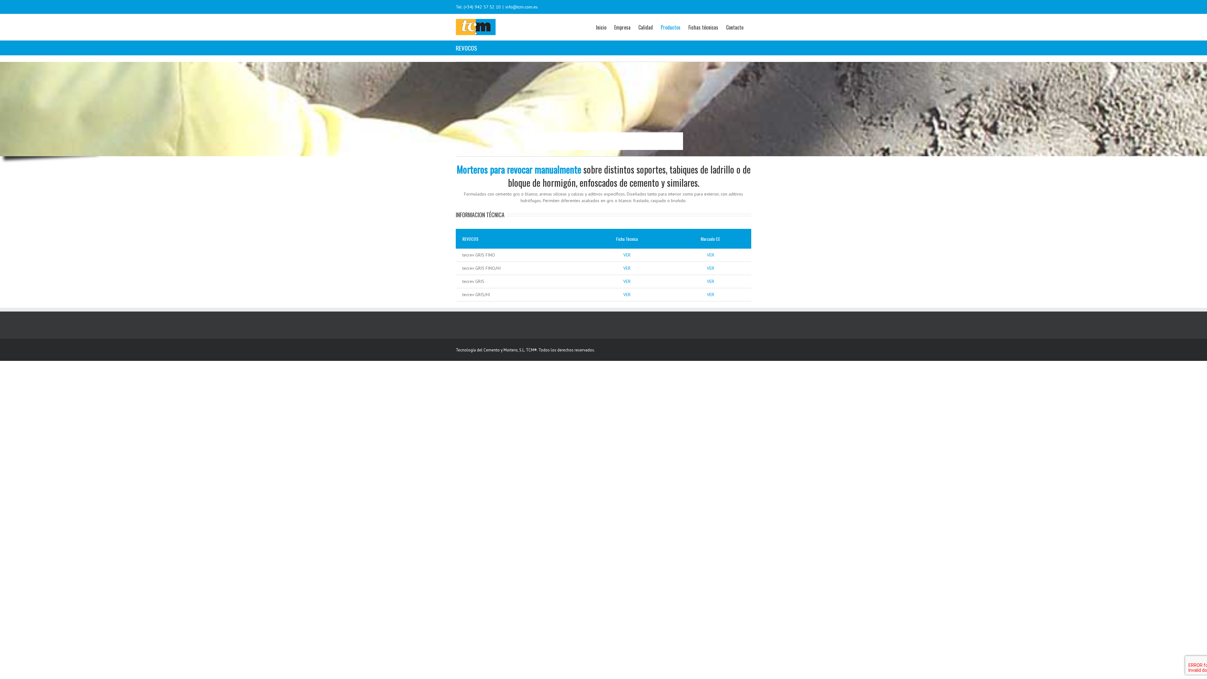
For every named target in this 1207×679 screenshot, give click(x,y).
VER (627, 255)
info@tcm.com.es (521, 7)
